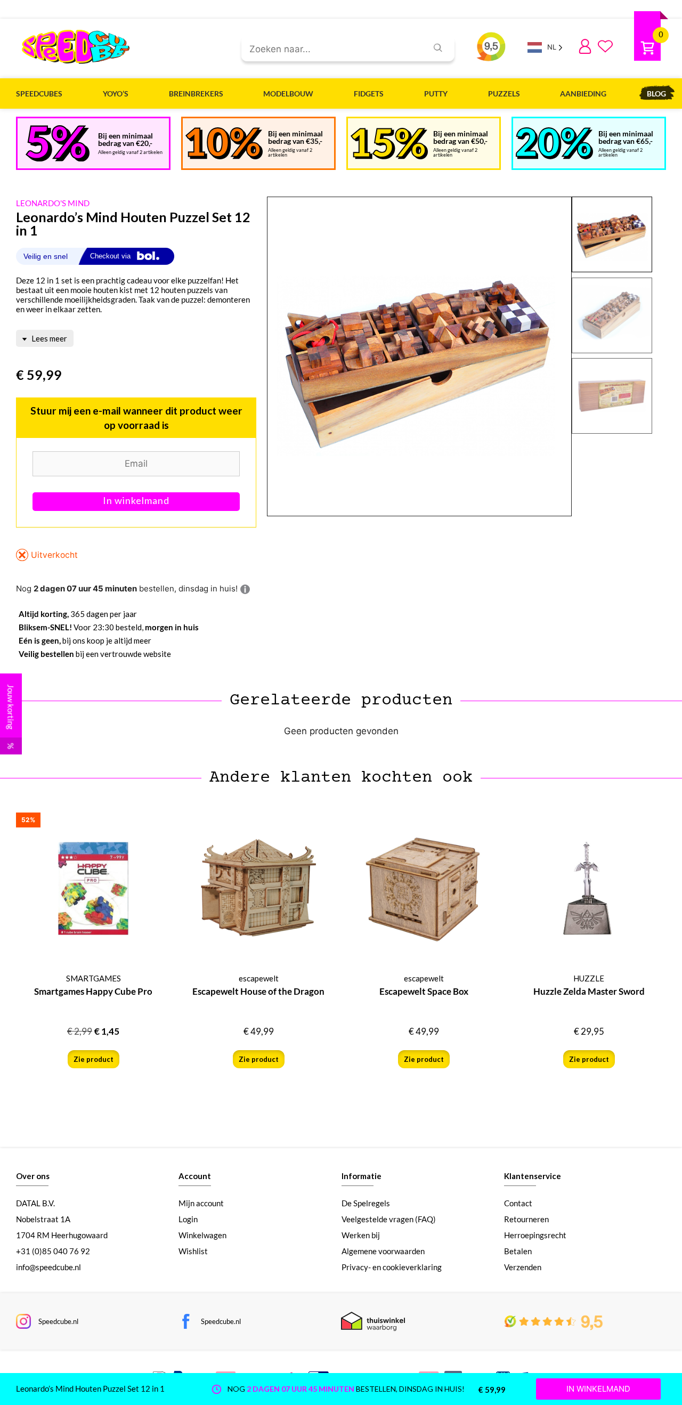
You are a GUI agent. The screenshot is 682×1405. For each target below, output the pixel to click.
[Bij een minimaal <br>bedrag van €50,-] (389, 143)
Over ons (33, 1176)
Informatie (361, 1176)
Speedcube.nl (58, 1321)
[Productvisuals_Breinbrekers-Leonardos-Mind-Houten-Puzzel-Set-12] (419, 356)
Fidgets (369, 93)
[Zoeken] (437, 48)
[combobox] (330, 49)
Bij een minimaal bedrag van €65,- (625, 137)
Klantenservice (532, 1176)
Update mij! (136, 501)
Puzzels (504, 93)
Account (194, 1176)
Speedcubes (39, 93)
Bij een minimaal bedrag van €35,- (295, 137)
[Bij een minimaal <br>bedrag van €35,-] (224, 143)
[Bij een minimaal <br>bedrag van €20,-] (58, 143)
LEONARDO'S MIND (53, 203)
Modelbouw (288, 93)
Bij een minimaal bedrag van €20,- (125, 139)
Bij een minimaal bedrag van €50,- (460, 137)
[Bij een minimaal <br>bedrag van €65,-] (554, 143)
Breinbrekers (196, 93)
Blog (656, 93)
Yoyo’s (115, 93)
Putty (436, 93)
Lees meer (48, 338)
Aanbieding (583, 93)
